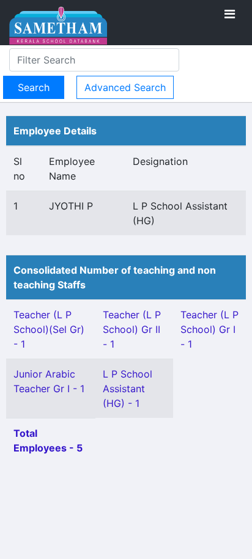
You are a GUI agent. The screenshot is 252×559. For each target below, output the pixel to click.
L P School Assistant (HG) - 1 (127, 388)
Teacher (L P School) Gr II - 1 (132, 329)
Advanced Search (125, 87)
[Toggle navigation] (230, 14)
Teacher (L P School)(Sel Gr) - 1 (48, 329)
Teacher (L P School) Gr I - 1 (209, 329)
